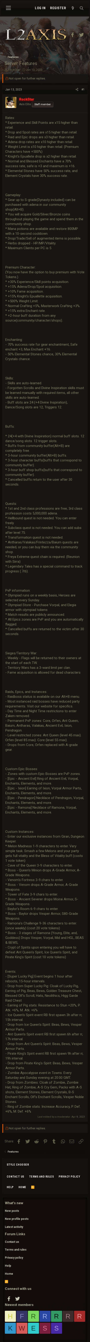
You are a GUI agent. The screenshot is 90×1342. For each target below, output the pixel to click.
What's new (14, 1203)
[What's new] (72, 8)
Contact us (15, 1176)
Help (10, 1187)
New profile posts (17, 1219)
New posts (12, 1210)
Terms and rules (41, 1176)
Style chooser (18, 1164)
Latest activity (14, 1227)
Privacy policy (69, 1176)
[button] (8, 8)
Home (22, 1187)
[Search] (81, 8)
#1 (83, 89)
